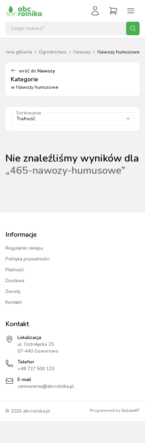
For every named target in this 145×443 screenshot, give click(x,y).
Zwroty (13, 291)
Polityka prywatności (27, 259)
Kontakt (13, 302)
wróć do (37, 71)
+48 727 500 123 (36, 368)
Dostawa (14, 280)
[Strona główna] (23, 10)
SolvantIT (130, 410)
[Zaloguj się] (95, 11)
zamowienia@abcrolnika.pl (46, 386)
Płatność (14, 270)
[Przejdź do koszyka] (113, 10)
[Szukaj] (133, 28)
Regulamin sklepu (24, 248)
